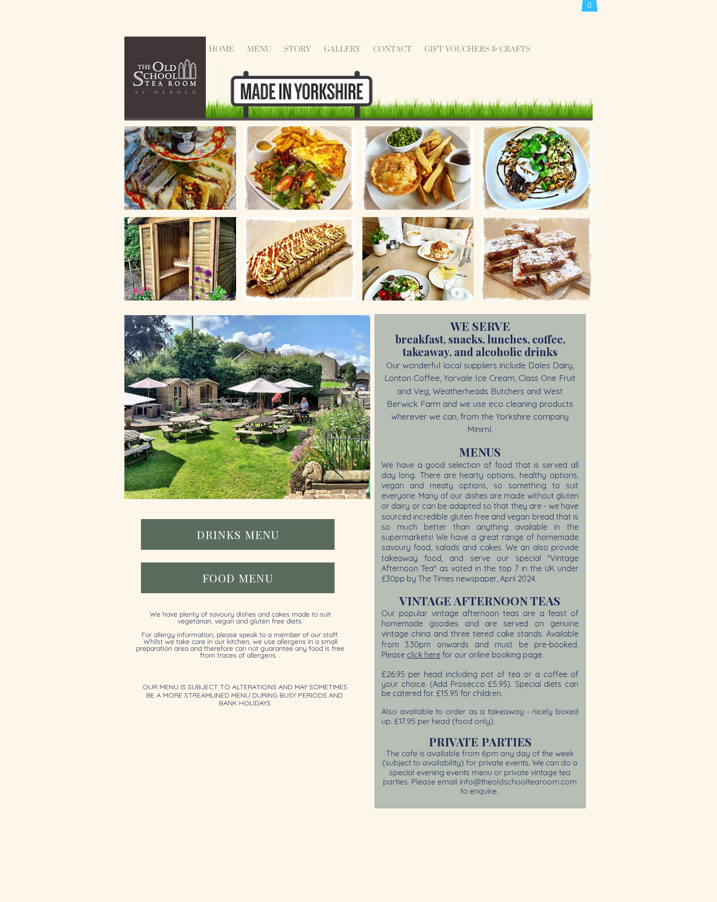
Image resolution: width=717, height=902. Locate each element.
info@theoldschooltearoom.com (518, 781)
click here (423, 655)
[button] (180, 168)
